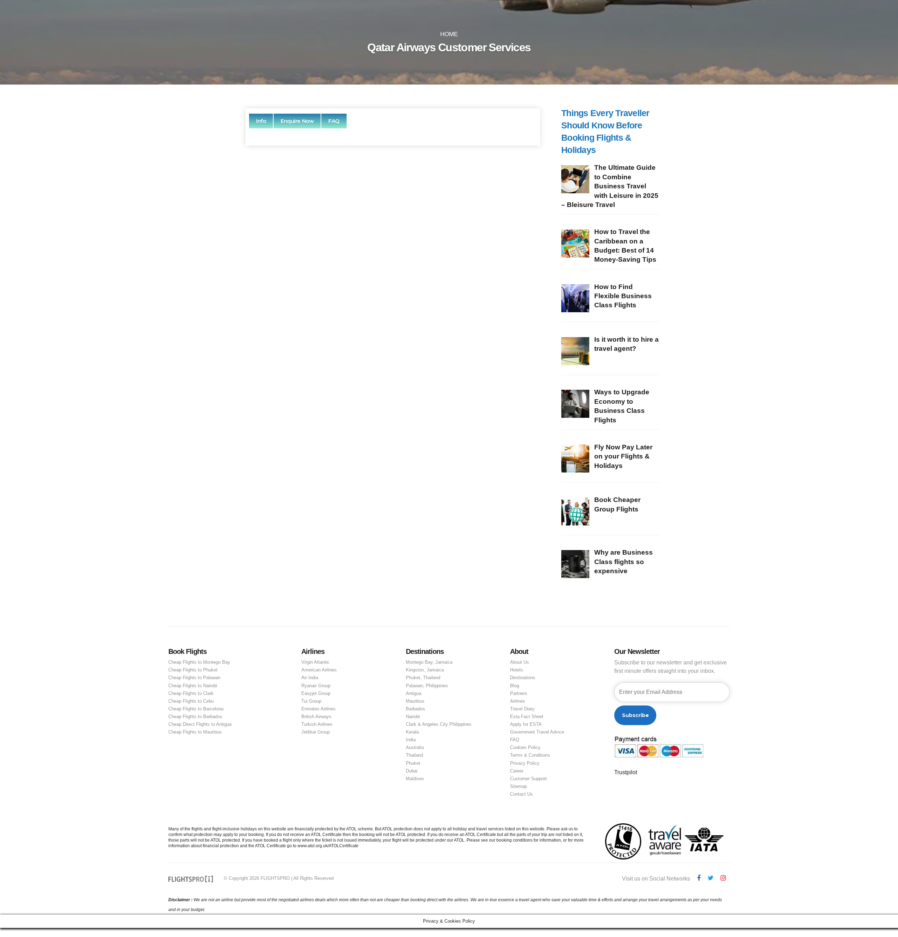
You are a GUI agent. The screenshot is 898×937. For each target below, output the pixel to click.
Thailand (414, 755)
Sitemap (518, 786)
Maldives (415, 778)
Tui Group (311, 701)
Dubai (411, 771)
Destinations (522, 677)
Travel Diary (522, 708)
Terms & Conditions (530, 755)
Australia (415, 747)
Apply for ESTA (526, 724)
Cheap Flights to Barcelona (195, 708)
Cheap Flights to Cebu (191, 701)
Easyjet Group (315, 693)
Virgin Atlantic (315, 662)
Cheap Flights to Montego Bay (199, 662)
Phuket (413, 763)
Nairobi (413, 716)
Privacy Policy (525, 763)
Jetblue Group (315, 732)
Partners (518, 693)
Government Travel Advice (537, 732)
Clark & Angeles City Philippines (438, 724)
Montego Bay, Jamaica (429, 662)
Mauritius (415, 701)
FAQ (514, 739)
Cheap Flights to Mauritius (195, 732)
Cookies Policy (525, 747)
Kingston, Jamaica (425, 669)
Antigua (413, 693)
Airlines (517, 701)
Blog (514, 685)
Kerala (412, 732)
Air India (309, 677)
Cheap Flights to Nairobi (192, 685)
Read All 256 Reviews (393, 403)
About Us (519, 662)
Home (449, 34)
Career (516, 771)
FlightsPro (409, 238)
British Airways (316, 716)
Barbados (415, 708)
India (411, 739)
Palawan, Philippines (427, 685)
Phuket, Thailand (423, 677)
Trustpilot (625, 772)
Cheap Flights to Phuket (192, 669)
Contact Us (521, 794)
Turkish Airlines (317, 724)
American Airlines (319, 669)
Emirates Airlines (318, 708)
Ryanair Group (315, 685)
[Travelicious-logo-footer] (190, 879)
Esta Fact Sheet (526, 716)
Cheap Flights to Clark (191, 693)
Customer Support (528, 778)
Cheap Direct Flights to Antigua (200, 724)
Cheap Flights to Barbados (195, 716)
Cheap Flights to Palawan (194, 677)
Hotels (516, 669)
